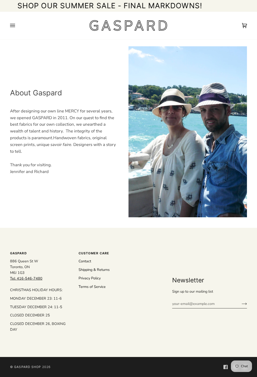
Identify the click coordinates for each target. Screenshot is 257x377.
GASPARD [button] (18, 253)
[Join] (240, 304)
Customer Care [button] (94, 253)
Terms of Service (92, 286)
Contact (85, 261)
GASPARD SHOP (27, 367)
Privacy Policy (90, 278)
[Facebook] (225, 367)
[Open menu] (17, 25)
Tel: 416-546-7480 (26, 278)
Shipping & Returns (94, 269)
